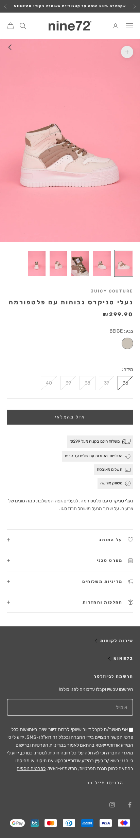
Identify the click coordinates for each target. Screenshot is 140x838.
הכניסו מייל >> (105, 782)
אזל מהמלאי (70, 417)
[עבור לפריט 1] (123, 263)
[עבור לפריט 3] (80, 263)
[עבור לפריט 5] (36, 263)
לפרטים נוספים (31, 768)
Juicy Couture (112, 291)
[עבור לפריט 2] (101, 263)
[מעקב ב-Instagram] (112, 804)
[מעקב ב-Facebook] (129, 804)
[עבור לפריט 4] (58, 263)
